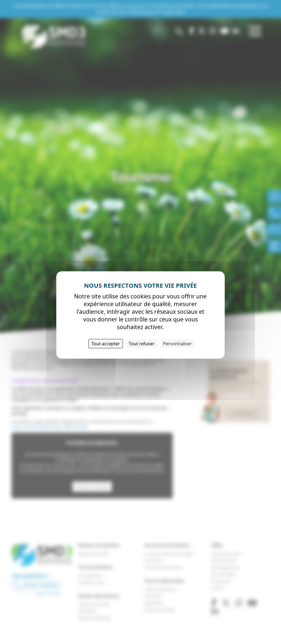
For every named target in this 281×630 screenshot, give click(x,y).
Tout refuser (141, 344)
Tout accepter (105, 344)
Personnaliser (177, 344)
